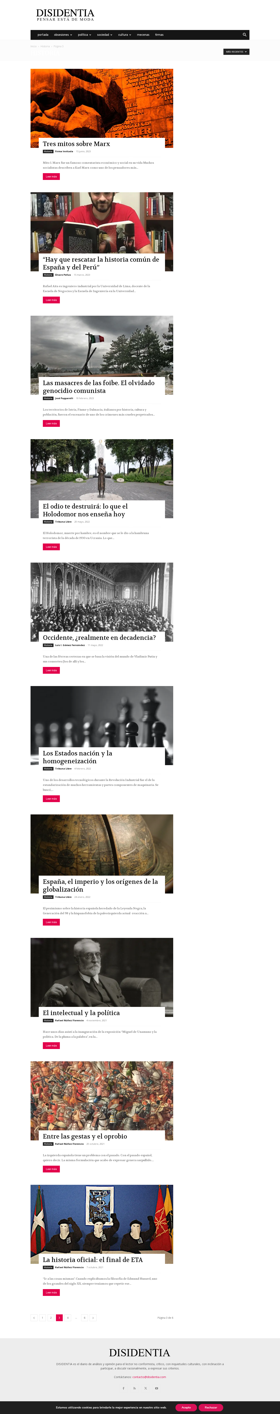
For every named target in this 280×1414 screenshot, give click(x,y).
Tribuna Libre (63, 521)
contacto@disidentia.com (149, 1377)
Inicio (34, 46)
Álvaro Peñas (63, 274)
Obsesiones (61, 35)
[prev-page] (34, 1317)
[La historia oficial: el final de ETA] (102, 1224)
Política (83, 35)
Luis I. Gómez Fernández (70, 645)
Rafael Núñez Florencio (69, 1020)
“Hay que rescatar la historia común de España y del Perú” (101, 264)
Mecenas (143, 35)
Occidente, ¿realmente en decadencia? (99, 638)
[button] (244, 35)
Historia (45, 46)
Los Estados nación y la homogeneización (77, 757)
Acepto (186, 1407)
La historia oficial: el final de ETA (93, 1260)
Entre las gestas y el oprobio (85, 1137)
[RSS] (134, 1388)
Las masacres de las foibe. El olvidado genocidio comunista (99, 387)
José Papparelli (64, 398)
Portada (43, 35)
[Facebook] (123, 1388)
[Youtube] (157, 1388)
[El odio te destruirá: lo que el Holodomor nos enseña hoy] (102, 478)
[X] (145, 1388)
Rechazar (211, 1407)
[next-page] (93, 1317)
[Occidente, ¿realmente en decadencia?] (102, 602)
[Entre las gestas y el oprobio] (102, 1100)
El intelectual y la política (81, 1013)
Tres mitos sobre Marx (76, 144)
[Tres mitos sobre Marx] (102, 108)
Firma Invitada (64, 151)
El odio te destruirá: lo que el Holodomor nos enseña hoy (85, 510)
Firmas (159, 35)
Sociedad (103, 35)
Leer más (51, 176)
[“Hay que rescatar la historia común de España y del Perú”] (102, 231)
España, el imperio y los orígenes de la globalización (100, 886)
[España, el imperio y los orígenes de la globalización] (102, 854)
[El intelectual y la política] (102, 977)
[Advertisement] (174, 15)
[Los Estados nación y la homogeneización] (102, 725)
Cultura (123, 35)
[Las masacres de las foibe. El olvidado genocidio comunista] (102, 355)
